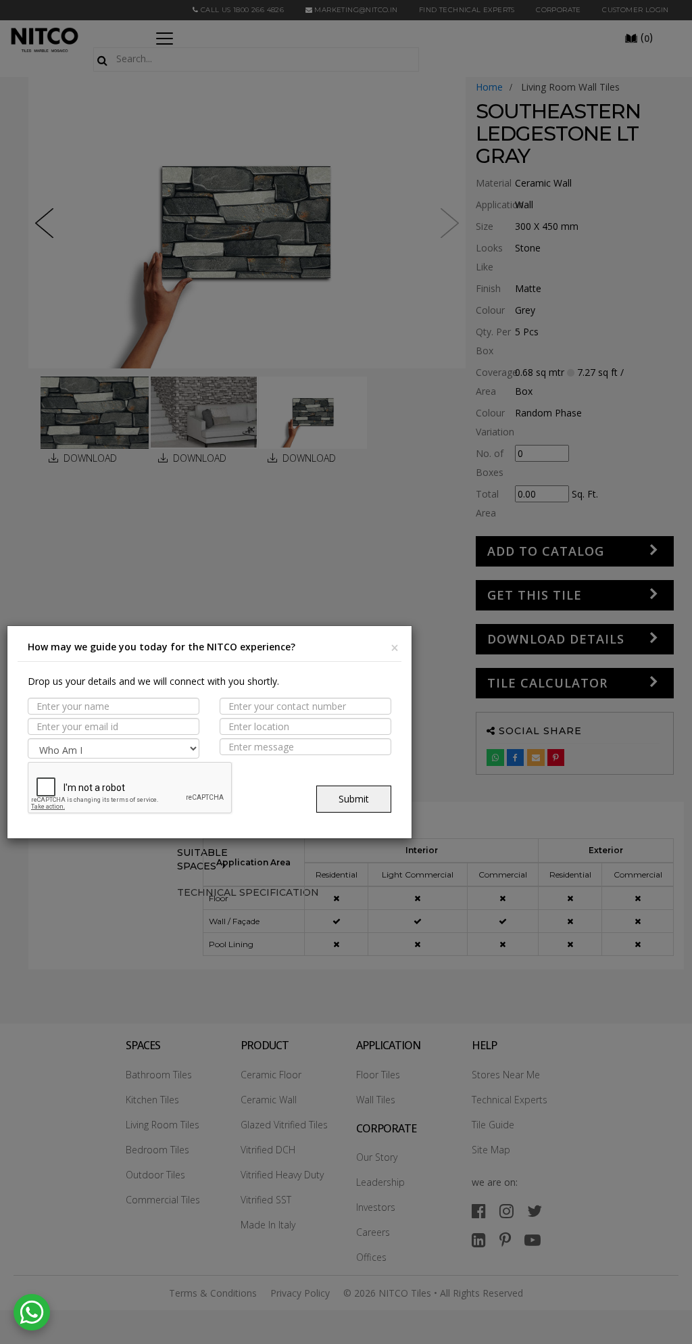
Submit (354, 798)
